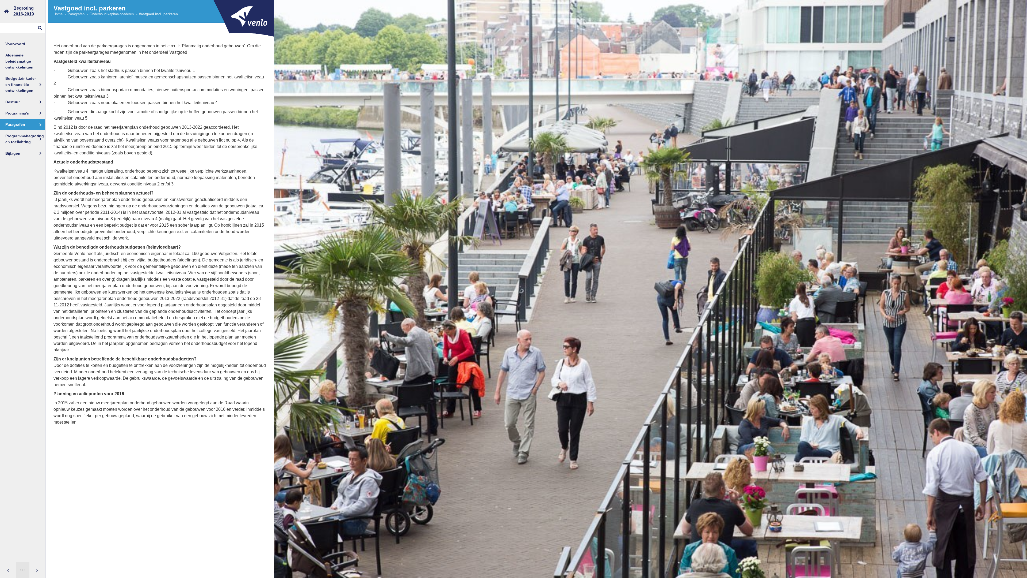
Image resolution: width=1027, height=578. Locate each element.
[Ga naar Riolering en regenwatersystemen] (8, 570)
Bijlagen (12, 153)
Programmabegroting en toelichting (24, 139)
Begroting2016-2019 (23, 11)
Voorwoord (15, 44)
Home (58, 14)
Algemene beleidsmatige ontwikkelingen (19, 61)
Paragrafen (15, 124)
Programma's (17, 113)
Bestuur (12, 102)
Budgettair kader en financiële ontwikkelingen (20, 84)
